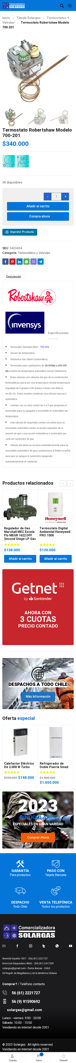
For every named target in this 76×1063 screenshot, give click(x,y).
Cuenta (13, 1060)
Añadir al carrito (38, 206)
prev (63, 483)
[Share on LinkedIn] (19, 261)
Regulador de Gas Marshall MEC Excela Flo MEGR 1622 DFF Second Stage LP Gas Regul (20, 535)
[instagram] (30, 946)
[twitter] (44, 946)
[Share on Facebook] (5, 261)
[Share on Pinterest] (12, 261)
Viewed (63, 1060)
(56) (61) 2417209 (44, 963)
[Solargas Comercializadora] (14, 5)
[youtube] (70, 946)
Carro (39, 1057)
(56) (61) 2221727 (38, 958)
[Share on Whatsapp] (26, 261)
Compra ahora (39, 216)
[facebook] (17, 946)
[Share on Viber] (33, 261)
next (70, 483)
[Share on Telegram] (40, 261)
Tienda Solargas (28, 18)
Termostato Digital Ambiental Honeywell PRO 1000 (55, 532)
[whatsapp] (57, 946)
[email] (4, 946)
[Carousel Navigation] (66, 483)
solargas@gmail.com (14, 968)
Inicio (6, 18)
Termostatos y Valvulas (34, 253)
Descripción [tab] (13, 277)
